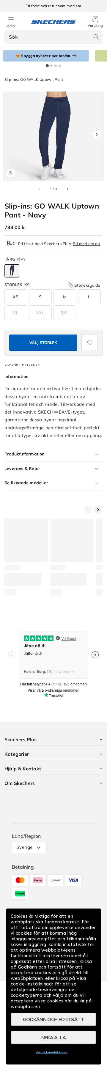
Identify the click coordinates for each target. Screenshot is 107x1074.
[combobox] (53, 37)
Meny (11, 26)
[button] (95, 22)
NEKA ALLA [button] (53, 1037)
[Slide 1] (47, 65)
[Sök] (96, 36)
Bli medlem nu (86, 243)
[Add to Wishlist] (89, 343)
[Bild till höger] (67, 188)
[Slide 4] (60, 65)
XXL (40, 313)
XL (16, 313)
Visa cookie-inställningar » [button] (51, 1052)
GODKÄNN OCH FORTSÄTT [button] (53, 1019)
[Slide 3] (55, 65)
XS (16, 296)
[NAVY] (11, 270)
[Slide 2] (51, 65)
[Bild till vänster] (39, 188)
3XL (65, 313)
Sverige (25, 847)
